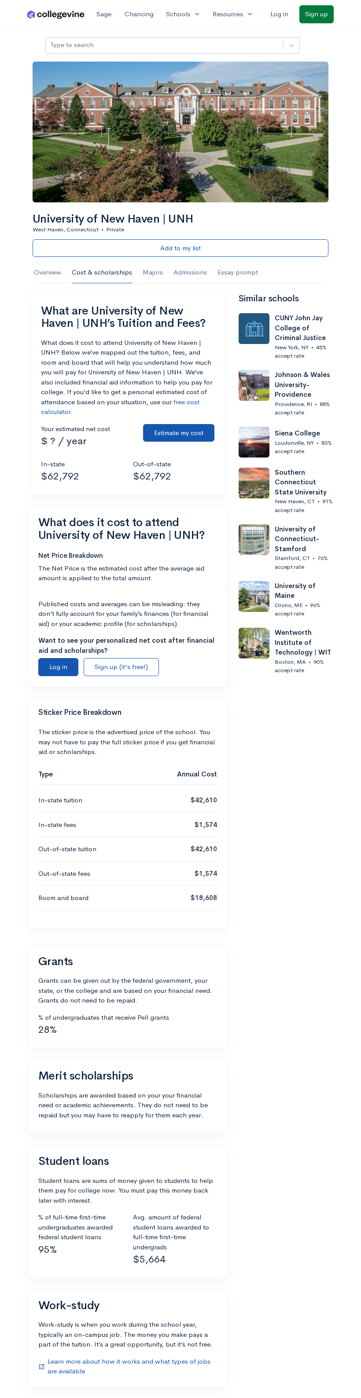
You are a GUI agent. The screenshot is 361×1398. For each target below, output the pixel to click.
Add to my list (180, 248)
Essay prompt (237, 272)
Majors (153, 272)
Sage (103, 14)
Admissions (190, 272)
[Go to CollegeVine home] (56, 14)
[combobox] (51, 45)
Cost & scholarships (102, 272)
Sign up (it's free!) (121, 666)
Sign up (316, 14)
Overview (47, 272)
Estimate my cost (178, 432)
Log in (279, 14)
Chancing (139, 14)
